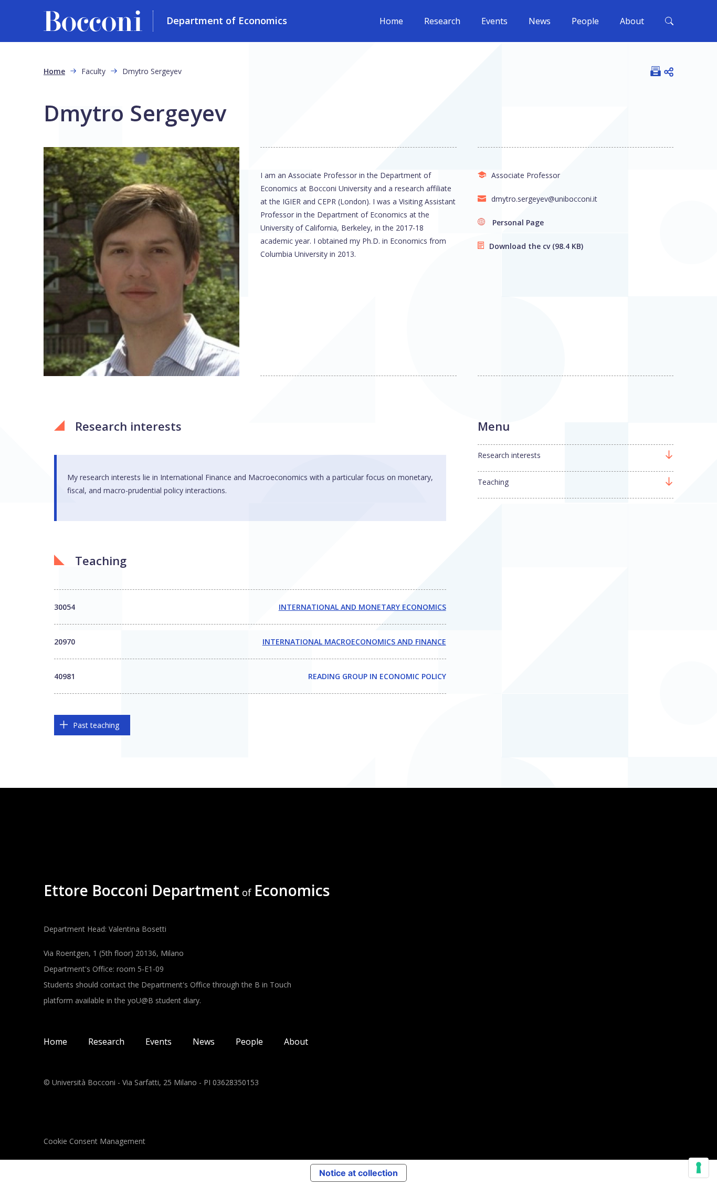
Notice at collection (358, 1173)
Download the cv (519, 246)
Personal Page (518, 222)
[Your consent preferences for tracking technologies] (699, 1168)
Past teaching (96, 725)
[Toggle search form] (669, 21)
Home (391, 21)
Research (442, 21)
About (632, 21)
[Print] (655, 71)
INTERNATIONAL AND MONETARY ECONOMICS (362, 607)
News (540, 21)
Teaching (493, 482)
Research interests (509, 455)
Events (494, 21)
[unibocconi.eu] (98, 21)
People (585, 21)
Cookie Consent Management (94, 1141)
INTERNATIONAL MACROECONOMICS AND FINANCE (354, 642)
